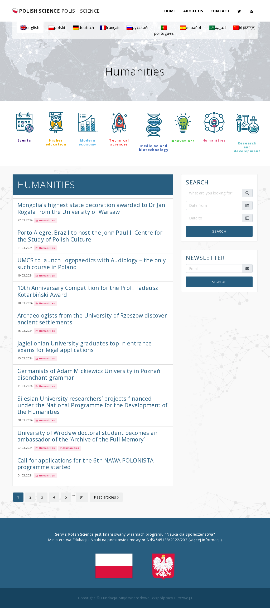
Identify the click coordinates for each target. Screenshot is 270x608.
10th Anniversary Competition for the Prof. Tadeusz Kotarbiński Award (87, 291)
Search (219, 231)
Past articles (105, 497)
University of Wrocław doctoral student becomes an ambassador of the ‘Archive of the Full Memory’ (87, 436)
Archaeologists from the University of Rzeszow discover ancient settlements (92, 319)
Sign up (219, 281)
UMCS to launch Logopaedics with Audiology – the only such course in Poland (91, 263)
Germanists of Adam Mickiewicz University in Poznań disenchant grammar (89, 374)
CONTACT (220, 10)
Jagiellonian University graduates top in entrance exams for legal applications (84, 347)
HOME (170, 10)
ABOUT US (193, 10)
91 (82, 497)
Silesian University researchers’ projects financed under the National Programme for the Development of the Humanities (92, 405)
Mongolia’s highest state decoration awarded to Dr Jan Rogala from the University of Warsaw (91, 208)
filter (135, 166)
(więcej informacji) (205, 539)
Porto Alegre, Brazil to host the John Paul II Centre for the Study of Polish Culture (90, 236)
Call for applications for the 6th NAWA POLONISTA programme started (85, 464)
